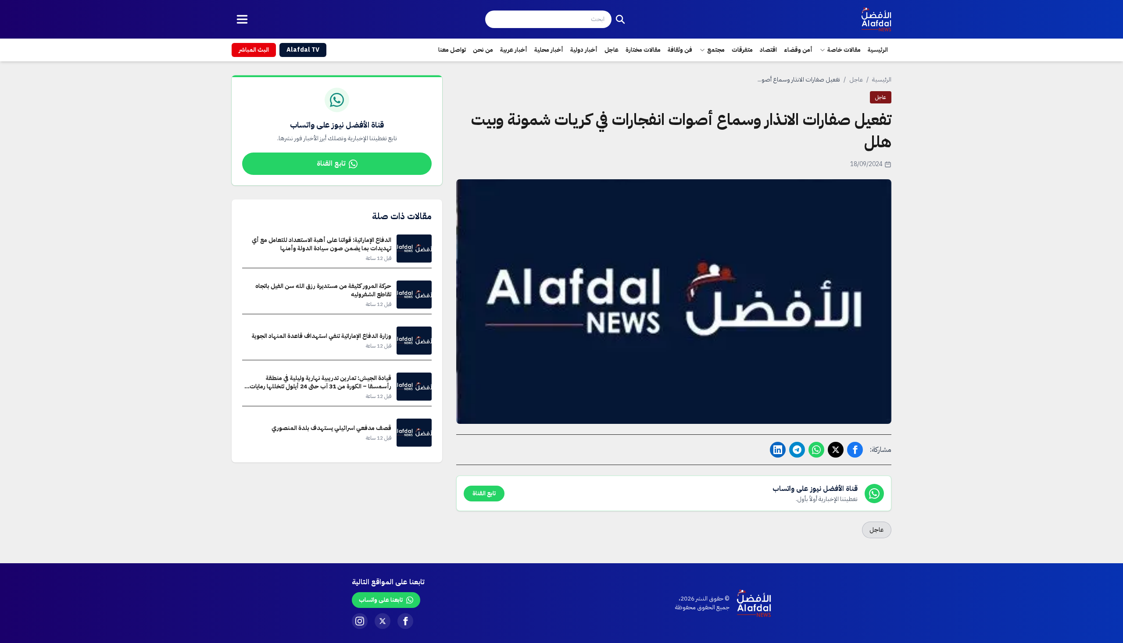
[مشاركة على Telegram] (797, 450)
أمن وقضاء (798, 49)
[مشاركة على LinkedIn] (778, 450)
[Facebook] (405, 621)
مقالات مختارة (643, 49)
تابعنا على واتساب (381, 599)
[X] (382, 621)
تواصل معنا (452, 49)
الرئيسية (878, 49)
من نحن (483, 49)
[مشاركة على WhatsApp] (816, 450)
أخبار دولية (583, 49)
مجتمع (716, 49)
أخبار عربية (513, 49)
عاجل (611, 49)
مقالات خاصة (844, 49)
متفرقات (742, 49)
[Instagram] (360, 621)
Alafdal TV (302, 49)
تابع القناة (331, 163)
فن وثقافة (680, 49)
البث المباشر (254, 49)
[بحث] (620, 19)
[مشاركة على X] (836, 450)
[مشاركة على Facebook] (855, 450)
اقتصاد (768, 49)
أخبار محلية (548, 49)
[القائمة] (242, 19)
